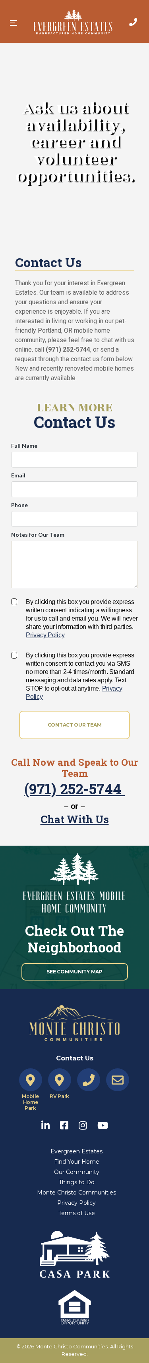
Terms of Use (76, 1213)
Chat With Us (75, 819)
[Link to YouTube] (102, 1123)
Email (18, 475)
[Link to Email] (118, 1080)
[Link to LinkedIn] (49, 1123)
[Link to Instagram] (87, 1123)
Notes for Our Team (37, 534)
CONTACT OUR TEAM (75, 725)
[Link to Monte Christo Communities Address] (30, 1080)
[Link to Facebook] (68, 1123)
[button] (13, 23)
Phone (19, 505)
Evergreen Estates (76, 1151)
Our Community (76, 1172)
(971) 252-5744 (74, 788)
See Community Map (74, 972)
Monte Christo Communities (76, 1192)
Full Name (24, 445)
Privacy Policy (45, 635)
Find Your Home (76, 1161)
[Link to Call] (133, 22)
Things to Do (77, 1182)
